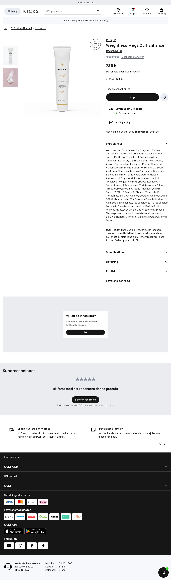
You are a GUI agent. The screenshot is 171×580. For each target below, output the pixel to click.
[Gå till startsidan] (31, 11)
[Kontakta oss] (163, 572)
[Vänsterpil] (154, 444)
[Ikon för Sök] (98, 11)
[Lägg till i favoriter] (164, 97)
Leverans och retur (118, 281)
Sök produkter (54, 11)
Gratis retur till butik (85, 2)
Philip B (111, 40)
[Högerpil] (164, 444)
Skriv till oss (22, 569)
